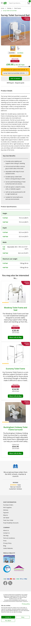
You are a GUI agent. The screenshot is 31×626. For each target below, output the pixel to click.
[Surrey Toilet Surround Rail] (12, 48)
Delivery (5, 510)
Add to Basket (15, 78)
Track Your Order (8, 520)
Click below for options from (14, 69)
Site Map (5, 535)
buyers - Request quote (15, 83)
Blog (4, 546)
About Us (6, 530)
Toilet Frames (17, 8)
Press (4, 540)
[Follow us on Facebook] (5, 584)
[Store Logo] (5, 3)
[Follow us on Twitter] (10, 584)
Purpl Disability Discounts (10, 523)
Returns (5, 515)
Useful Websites (8, 548)
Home (2, 8)
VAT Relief (6, 518)
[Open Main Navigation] (2, 3)
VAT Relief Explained (23, 66)
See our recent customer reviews (15, 488)
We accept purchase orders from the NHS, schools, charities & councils (15, 474)
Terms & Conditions (9, 538)
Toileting (9, 8)
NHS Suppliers (7, 507)
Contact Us (6, 533)
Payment (6, 512)
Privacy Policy (7, 543)
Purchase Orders (8, 505)
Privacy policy (26, 604)
